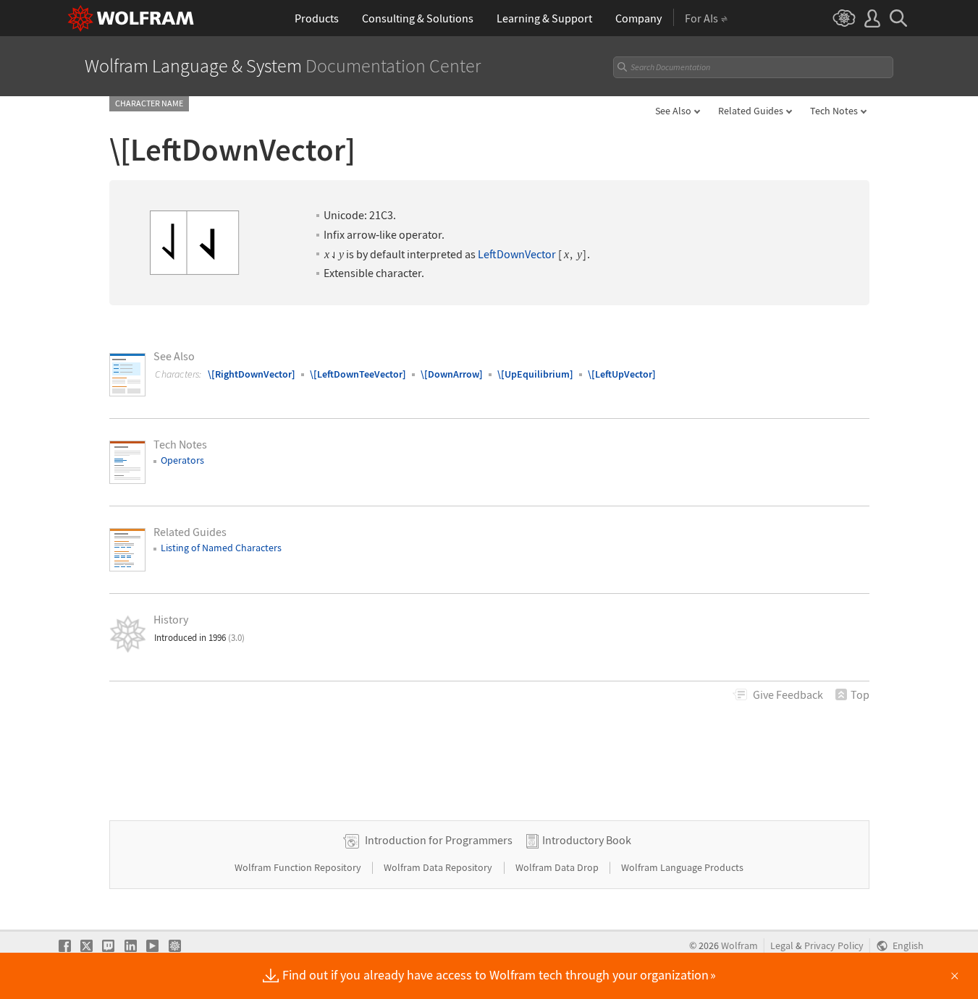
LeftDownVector (517, 254)
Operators (182, 460)
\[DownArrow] (452, 374)
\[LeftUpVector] (622, 374)
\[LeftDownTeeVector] (358, 374)
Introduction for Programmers (439, 840)
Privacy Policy (834, 946)
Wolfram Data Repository (439, 867)
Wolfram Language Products (682, 867)
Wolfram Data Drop (558, 867)
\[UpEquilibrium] (535, 374)
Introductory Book (586, 840)
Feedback (788, 694)
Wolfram (739, 946)
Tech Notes (834, 110)
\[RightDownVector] (251, 374)
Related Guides (750, 110)
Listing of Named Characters (221, 547)
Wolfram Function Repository (299, 867)
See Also (673, 110)
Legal (781, 946)
